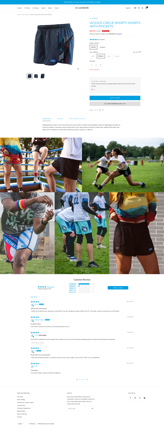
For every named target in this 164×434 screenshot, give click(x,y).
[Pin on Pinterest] (97, 110)
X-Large (116, 56)
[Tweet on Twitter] (100, 110)
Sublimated (45, 125)
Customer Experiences (23, 408)
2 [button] (79, 379)
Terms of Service (22, 414)
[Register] (92, 408)
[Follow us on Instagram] (135, 398)
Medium (100, 56)
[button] (94, 39)
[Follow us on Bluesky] (144, 398)
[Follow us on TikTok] (140, 398)
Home (18, 14)
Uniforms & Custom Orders (25, 402)
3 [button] (82, 379)
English (128, 8)
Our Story (20, 396)
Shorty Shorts (25, 14)
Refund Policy (21, 411)
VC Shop (27, 8)
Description (46, 118)
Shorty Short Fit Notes (77, 118)
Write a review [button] (117, 288)
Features (60, 118)
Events (57, 8)
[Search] (139, 8)
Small (92, 56)
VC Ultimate (94, 18)
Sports (43, 8)
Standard (102, 47)
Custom (19, 8)
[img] (35, 302)
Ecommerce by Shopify (48, 423)
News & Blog (21, 399)
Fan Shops (36, 8)
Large (109, 56)
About (50, 8)
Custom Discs (21, 405)
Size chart (136, 52)
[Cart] (146, 8)
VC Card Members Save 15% (115, 103)
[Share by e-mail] (102, 110)
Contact (19, 417)
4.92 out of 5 (50, 287)
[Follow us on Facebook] (130, 398)
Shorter (93, 47)
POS (39, 423)
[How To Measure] (139, 52)
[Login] (142, 8)
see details (97, 2)
